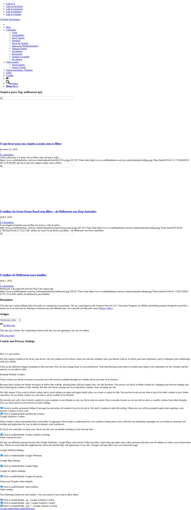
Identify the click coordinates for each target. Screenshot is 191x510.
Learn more (9, 335)
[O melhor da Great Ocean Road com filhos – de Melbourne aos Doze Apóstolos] (37, 166)
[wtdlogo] (10, 19)
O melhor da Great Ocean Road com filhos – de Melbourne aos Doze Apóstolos (48, 211)
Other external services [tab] (10, 437)
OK (2, 335)
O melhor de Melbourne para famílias (23, 274)
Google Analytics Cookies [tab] (12, 416)
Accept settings (7, 508)
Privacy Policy (106, 308)
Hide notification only (24, 508)
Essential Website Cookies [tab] (12, 374)
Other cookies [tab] (6, 489)
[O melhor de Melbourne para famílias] (37, 234)
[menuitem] (98, 24)
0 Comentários (7, 155)
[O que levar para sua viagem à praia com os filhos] (37, 98)
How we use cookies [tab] (10, 354)
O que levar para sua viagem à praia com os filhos (30, 143)
